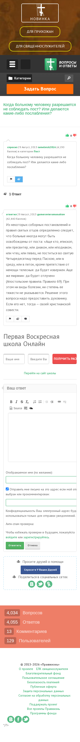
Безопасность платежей (43, 682)
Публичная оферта (43, 687)
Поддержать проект (43, 704)
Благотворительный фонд (43, 673)
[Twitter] (40, 583)
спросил (12, 147)
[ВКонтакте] (31, 583)
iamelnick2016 (47, 147)
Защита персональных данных (43, 691)
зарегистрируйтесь (36, 537)
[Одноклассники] (48, 583)
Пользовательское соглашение (43, 678)
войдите (11, 537)
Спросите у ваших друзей (40, 569)
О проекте (26, 669)
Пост (37, 151)
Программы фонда (43, 713)
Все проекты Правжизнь (43, 709)
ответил (11, 214)
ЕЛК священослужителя (52, 669)
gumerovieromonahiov (51, 214)
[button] (11, 401)
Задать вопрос (40, 89)
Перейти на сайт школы (40, 373)
